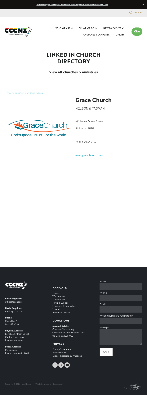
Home (55, 293)
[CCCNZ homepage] (18, 31)
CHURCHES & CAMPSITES (96, 34)
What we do (58, 299)
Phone (103, 293)
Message (104, 327)
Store (10, 93)
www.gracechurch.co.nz (89, 155)
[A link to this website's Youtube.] (67, 365)
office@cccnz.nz (13, 301)
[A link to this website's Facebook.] (55, 365)
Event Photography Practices (67, 355)
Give (137, 31)
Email (103, 304)
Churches (19, 93)
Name (103, 281)
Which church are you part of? (116, 316)
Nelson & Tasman (35, 93)
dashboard (26, 384)
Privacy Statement (61, 349)
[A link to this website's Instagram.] (61, 365)
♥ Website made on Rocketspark (49, 384)
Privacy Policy (59, 352)
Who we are (58, 296)
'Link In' (56, 309)
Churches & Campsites (63, 306)
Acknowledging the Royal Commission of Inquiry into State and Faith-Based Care (72, 4)
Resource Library (61, 312)
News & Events (60, 302)
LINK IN (120, 34)
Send (106, 352)
